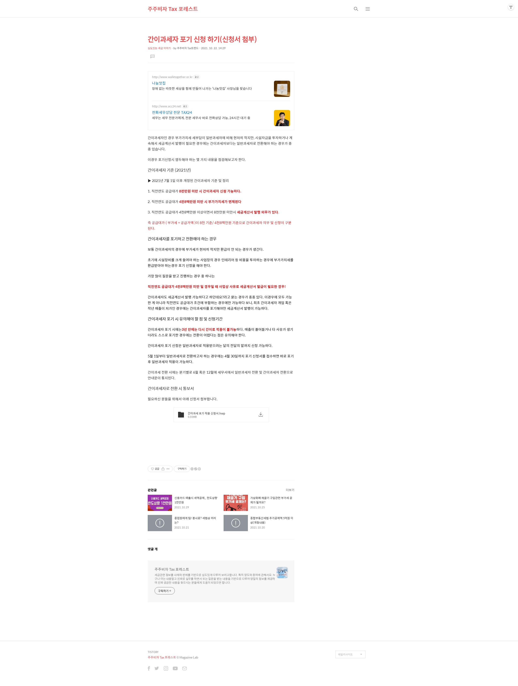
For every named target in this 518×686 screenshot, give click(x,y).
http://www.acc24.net (166, 106)
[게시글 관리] (168, 469)
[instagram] (166, 668)
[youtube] (175, 668)
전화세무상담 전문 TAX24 (172, 112)
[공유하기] (163, 469)
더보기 (290, 489)
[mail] (184, 668)
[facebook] (149, 668)
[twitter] (157, 668)
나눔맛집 (159, 83)
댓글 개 (153, 549)
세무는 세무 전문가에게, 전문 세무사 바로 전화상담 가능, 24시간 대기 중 (201, 117)
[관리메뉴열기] (511, 7)
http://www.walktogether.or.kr (172, 77)
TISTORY (153, 652)
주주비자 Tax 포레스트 (173, 9)
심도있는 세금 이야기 (159, 48)
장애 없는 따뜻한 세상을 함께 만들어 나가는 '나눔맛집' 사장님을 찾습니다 (202, 88)
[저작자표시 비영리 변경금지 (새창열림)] (195, 468)
